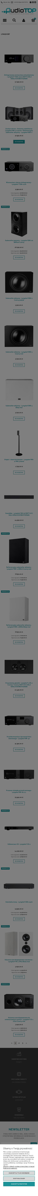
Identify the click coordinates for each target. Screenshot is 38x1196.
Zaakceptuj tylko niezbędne (19, 1173)
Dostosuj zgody (19, 1178)
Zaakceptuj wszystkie (19, 1184)
